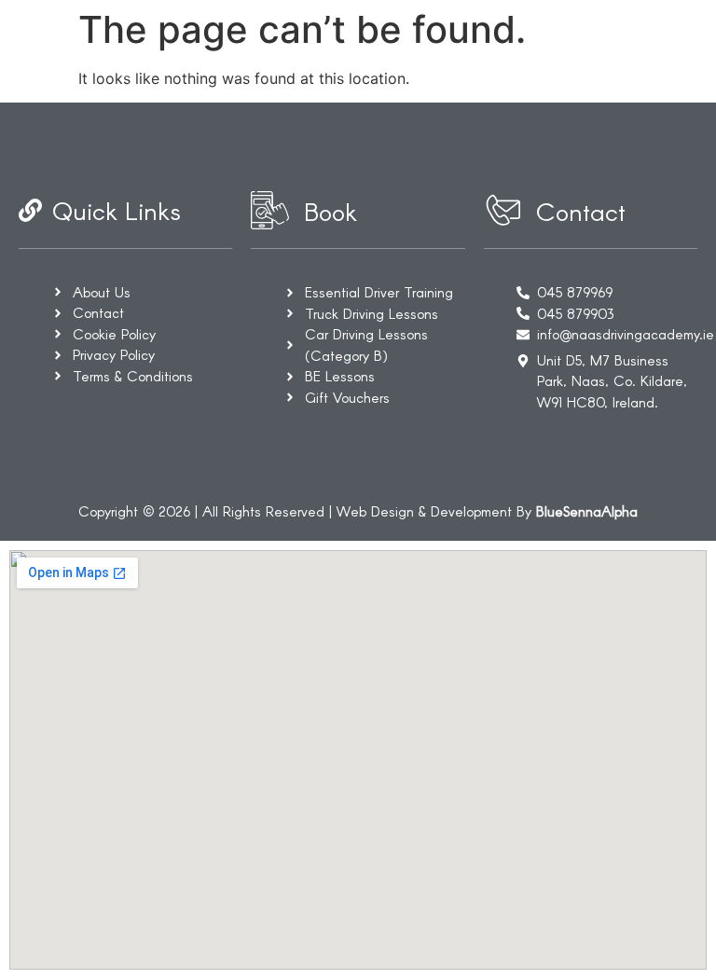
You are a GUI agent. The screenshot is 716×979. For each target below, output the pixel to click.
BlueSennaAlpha (587, 511)
